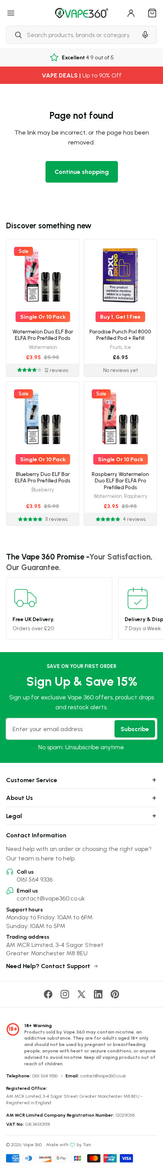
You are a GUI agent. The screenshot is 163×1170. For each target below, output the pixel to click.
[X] (81, 994)
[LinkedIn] (98, 994)
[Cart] (152, 13)
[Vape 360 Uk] (81, 13)
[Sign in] (131, 13)
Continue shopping (82, 171)
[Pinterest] (115, 994)
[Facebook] (48, 994)
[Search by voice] (145, 34)
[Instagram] (64, 994)
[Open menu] (11, 13)
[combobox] (71, 34)
